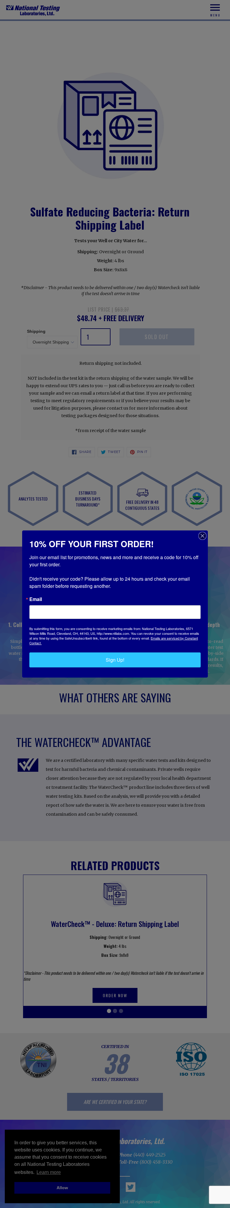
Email (35, 599)
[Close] (202, 535)
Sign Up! (115, 659)
